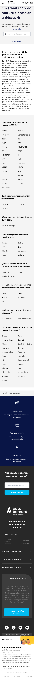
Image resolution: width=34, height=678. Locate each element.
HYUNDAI (21, 163)
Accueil (4, 393)
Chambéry (21, 340)
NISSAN (4, 139)
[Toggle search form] (23, 3)
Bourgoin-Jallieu (7, 352)
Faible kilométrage (8, 226)
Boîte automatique (24, 319)
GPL (3, 302)
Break (4, 255)
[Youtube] (20, 628)
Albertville (21, 356)
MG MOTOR (6, 155)
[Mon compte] (28, 2)
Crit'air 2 (5, 208)
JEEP (3, 175)
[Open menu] (3, 2)
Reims (20, 336)
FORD (20, 151)
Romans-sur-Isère (24, 360)
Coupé (20, 247)
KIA (19, 155)
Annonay (21, 364)
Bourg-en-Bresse (8, 340)
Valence (4, 344)
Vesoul (4, 364)
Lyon (19, 368)
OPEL (3, 151)
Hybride (4, 297)
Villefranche (6, 372)
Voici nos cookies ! (8, 668)
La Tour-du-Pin (23, 372)
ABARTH (4, 179)
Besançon (5, 348)
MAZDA (4, 183)
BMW (3, 159)
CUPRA (20, 183)
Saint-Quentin (6, 368)
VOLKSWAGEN (23, 147)
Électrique (21, 297)
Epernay (21, 348)
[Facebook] (7, 628)
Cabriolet (5, 251)
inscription (18, 492)
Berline (20, 243)
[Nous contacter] (31, 3)
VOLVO (20, 167)
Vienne (4, 356)
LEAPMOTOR (6, 187)
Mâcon (4, 360)
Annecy (4, 380)
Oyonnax (5, 376)
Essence (4, 293)
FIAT (19, 143)
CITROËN (5, 131)
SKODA (4, 171)
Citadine (4, 243)
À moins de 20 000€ (8, 276)
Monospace (22, 251)
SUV (3, 247)
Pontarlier (21, 352)
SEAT (3, 163)
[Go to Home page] (11, 2)
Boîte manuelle (7, 319)
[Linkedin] (27, 628)
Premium (21, 272)
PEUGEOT (5, 135)
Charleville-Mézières (25, 344)
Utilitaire (21, 255)
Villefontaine (22, 376)
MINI (19, 171)
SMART (20, 179)
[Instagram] (13, 628)
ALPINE (4, 167)
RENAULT (21, 131)
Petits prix (5, 272)
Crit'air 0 (5, 204)
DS (19, 139)
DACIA (4, 143)
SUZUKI (20, 175)
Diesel (20, 293)
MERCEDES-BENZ (24, 135)
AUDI (19, 159)
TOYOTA (4, 147)
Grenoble (5, 336)
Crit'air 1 (21, 204)
